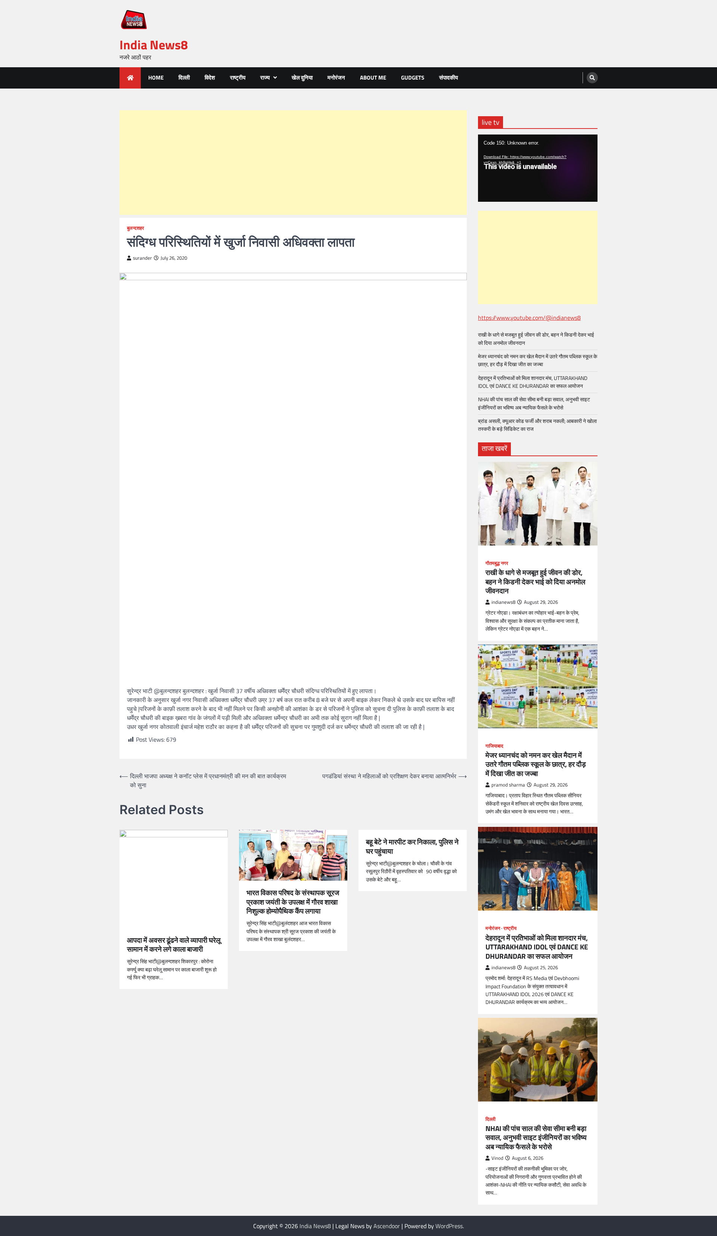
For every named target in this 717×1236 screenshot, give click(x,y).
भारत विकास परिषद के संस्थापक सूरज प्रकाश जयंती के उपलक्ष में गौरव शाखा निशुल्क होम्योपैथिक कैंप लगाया (292, 902)
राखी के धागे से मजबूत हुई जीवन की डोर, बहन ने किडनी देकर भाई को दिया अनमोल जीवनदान (536, 339)
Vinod (497, 1158)
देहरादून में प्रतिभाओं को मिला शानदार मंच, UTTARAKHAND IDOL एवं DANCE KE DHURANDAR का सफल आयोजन (532, 382)
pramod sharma (508, 784)
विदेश (210, 77)
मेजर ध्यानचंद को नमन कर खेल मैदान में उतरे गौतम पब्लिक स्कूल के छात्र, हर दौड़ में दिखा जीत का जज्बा (537, 360)
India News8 (154, 44)
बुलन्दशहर (135, 228)
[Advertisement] (293, 162)
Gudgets (412, 77)
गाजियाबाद (494, 746)
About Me (373, 77)
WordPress (449, 1225)
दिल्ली (184, 77)
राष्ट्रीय (237, 77)
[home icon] (130, 78)
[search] (592, 77)
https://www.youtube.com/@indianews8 (529, 317)
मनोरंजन (336, 77)
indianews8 (503, 602)
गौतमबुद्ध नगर (496, 563)
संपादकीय (448, 77)
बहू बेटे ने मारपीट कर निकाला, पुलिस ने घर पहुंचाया (412, 846)
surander (142, 258)
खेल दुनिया (302, 77)
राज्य (265, 77)
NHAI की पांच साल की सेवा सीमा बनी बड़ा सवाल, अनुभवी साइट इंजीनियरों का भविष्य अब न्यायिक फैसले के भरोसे (534, 403)
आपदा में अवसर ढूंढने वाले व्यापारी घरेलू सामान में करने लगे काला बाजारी (173, 945)
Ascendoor (386, 1225)
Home (156, 77)
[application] (538, 168)
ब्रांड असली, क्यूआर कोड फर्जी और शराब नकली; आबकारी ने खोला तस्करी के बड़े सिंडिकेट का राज (537, 425)
